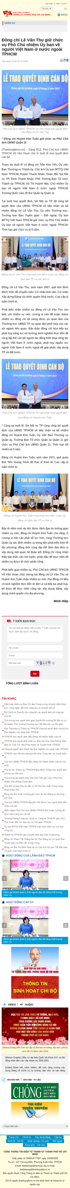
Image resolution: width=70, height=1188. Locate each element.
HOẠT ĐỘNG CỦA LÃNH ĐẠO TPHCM (30, 855)
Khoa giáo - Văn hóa (35, 1145)
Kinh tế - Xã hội (15, 1141)
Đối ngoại (57, 1141)
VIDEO (12, 1004)
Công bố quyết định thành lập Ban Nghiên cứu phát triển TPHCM (36, 749)
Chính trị (27, 1137)
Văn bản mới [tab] (13, 1080)
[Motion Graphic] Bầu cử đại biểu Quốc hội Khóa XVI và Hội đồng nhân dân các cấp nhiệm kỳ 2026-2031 (35, 1059)
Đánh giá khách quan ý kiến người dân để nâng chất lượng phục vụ (33, 893)
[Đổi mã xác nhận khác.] (53, 663)
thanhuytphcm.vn (27, 1180)
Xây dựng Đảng (42, 1137)
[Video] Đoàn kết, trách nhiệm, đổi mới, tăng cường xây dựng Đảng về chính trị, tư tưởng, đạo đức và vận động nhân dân (35, 1069)
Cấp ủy (58, 1137)
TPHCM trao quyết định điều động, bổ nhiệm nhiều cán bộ (32, 736)
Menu (64, 15)
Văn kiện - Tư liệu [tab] (32, 1080)
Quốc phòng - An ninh (38, 1141)
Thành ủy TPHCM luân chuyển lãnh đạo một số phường (31, 834)
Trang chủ (14, 1137)
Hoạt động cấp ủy (20, 902)
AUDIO (29, 1004)
